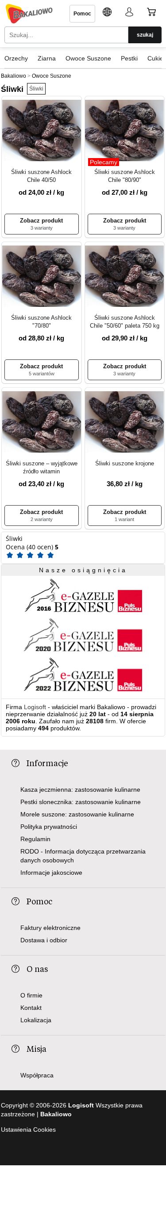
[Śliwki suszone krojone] (125, 422)
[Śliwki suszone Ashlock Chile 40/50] (41, 131)
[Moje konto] (129, 13)
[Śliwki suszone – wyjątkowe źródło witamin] (41, 422)
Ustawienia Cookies (28, 1129)
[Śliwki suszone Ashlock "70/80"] (41, 277)
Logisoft (35, 706)
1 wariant (124, 519)
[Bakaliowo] (29, 13)
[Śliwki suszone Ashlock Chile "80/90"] (125, 131)
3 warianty (42, 227)
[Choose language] (107, 13)
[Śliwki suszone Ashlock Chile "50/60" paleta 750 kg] (125, 277)
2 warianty (42, 519)
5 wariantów (41, 373)
